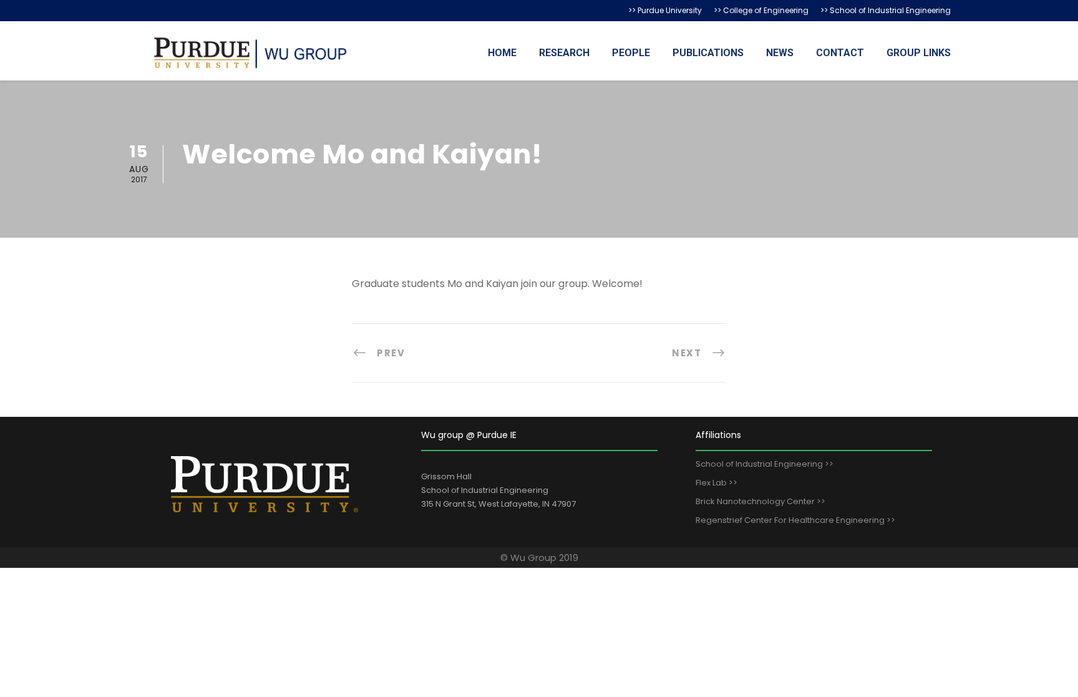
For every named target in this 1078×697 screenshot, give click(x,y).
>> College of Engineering (761, 10)
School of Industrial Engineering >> (764, 464)
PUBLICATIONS (708, 53)
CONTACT (840, 53)
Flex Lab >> (716, 483)
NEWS (780, 53)
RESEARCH (564, 53)
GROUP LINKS (918, 53)
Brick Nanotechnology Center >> (760, 501)
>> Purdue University (665, 10)
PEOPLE (631, 53)
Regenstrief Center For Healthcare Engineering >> (795, 520)
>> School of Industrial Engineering (885, 10)
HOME (502, 53)
